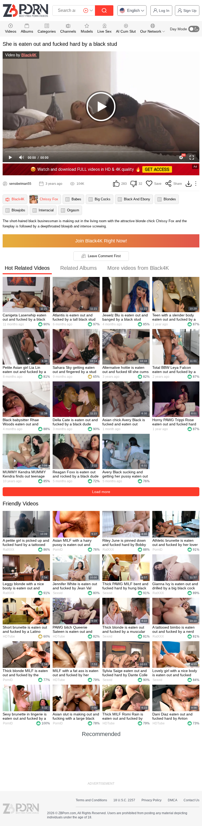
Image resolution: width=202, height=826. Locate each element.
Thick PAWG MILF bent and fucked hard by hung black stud (125, 586)
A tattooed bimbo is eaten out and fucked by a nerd (173, 629)
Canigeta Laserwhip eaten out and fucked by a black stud (24, 317)
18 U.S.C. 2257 (124, 800)
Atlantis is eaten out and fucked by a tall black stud (74, 317)
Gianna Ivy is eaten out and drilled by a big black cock (175, 586)
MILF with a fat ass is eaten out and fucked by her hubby (75, 673)
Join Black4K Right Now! (101, 240)
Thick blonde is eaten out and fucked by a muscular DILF (123, 629)
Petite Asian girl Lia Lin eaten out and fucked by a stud (24, 369)
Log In (164, 10)
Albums (27, 31)
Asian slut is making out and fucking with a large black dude (76, 716)
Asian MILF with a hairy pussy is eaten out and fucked (72, 542)
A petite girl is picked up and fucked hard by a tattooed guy (26, 542)
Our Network (151, 31)
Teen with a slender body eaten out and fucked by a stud (174, 317)
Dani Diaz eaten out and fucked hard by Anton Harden (172, 716)
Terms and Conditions (91, 800)
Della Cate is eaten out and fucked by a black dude (75, 422)
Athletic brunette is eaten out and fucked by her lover (175, 542)
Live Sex (104, 31)
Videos (10, 31)
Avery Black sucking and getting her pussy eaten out (125, 474)
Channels (68, 31)
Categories (47, 31)
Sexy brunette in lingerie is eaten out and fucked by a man (25, 716)
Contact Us (191, 800)
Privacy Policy (151, 800)
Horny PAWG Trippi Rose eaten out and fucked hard (174, 422)
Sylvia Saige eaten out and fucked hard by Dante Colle (125, 673)
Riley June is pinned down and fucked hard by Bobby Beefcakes (124, 542)
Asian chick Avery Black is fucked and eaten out (123, 422)
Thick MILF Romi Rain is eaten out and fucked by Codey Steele (122, 716)
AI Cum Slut (126, 31)
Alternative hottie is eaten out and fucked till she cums (125, 369)
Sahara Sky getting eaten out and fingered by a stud (74, 369)
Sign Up (189, 10)
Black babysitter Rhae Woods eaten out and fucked (21, 422)
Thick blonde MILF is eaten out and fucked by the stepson (25, 673)
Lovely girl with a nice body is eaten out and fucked (174, 673)
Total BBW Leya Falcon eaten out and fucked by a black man (174, 369)
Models (87, 31)
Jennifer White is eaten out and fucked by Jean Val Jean (75, 586)
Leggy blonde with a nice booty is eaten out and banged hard (23, 586)
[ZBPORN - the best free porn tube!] (25, 10)
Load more (101, 492)
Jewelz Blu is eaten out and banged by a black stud (125, 317)
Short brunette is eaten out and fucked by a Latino (25, 629)
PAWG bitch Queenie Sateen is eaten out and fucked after (72, 629)
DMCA (172, 800)
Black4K (29, 55)
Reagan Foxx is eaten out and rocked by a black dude (76, 474)
